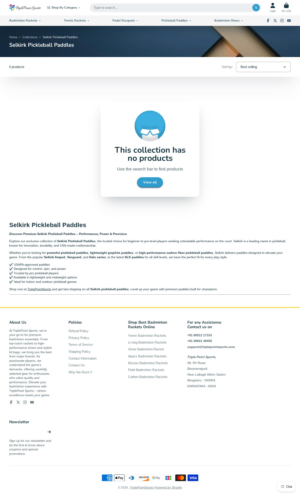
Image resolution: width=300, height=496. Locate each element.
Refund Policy (79, 331)
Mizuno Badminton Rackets (148, 363)
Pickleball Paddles (174, 20)
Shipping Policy (79, 351)
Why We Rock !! (80, 372)
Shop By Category (64, 7)
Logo (25, 7)
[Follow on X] (275, 21)
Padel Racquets (123, 20)
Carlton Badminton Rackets (148, 377)
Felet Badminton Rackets (146, 370)
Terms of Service (81, 344)
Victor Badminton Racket (146, 349)
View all (150, 182)
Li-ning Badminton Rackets (147, 342)
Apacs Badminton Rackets (147, 356)
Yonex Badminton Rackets (147, 335)
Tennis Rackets (75, 20)
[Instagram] (282, 21)
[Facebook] (268, 21)
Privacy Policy (79, 338)
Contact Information (83, 358)
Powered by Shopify (168, 487)
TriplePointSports (39, 289)
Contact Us (77, 365)
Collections (30, 37)
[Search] (256, 7)
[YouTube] (289, 21)
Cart (286, 7)
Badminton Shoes (227, 20)
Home (13, 37)
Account (273, 7)
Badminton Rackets (23, 20)
